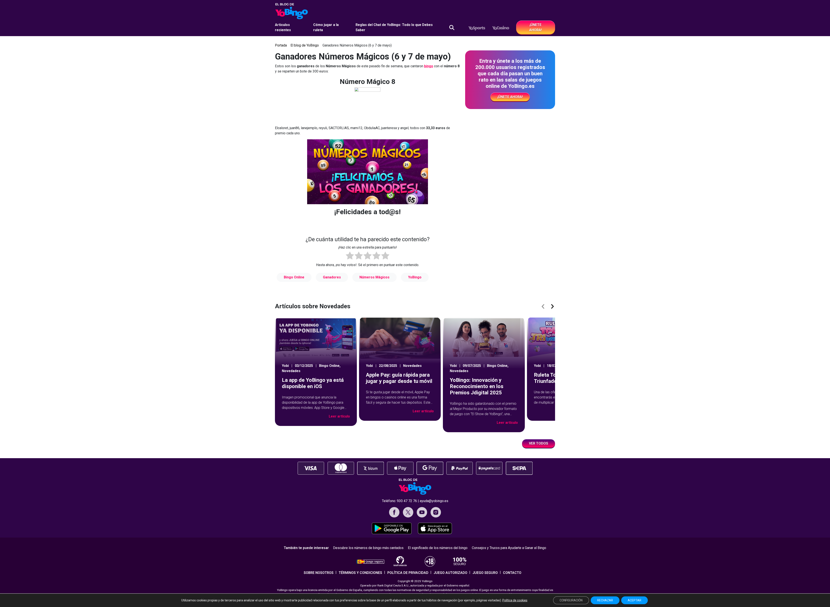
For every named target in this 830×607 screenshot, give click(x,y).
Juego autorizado (450, 573)
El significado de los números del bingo (438, 548)
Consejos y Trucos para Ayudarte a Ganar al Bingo (509, 548)
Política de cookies (514, 600)
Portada (281, 45)
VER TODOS (538, 443)
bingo (428, 66)
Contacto (512, 573)
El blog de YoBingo (304, 45)
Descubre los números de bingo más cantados (368, 548)
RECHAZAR (605, 600)
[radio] (350, 256)
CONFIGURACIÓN (571, 600)
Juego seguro (485, 573)
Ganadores (332, 277)
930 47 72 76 (407, 501)
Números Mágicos (374, 277)
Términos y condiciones (360, 573)
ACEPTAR (634, 600)
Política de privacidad (407, 573)
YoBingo (414, 277)
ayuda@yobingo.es (434, 501)
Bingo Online (294, 277)
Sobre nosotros (319, 573)
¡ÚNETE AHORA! (535, 27)
